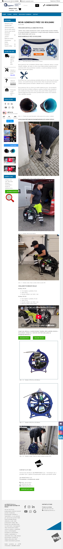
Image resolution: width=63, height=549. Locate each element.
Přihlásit (58, 1)
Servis (15, 14)
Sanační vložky (8, 46)
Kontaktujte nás (26, 489)
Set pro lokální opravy (10, 29)
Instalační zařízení (7, 35)
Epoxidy (7, 44)
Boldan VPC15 (24, 338)
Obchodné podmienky (25, 14)
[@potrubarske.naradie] (4, 113)
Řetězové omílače (9, 38)
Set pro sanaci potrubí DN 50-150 (10, 32)
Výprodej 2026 (8, 25)
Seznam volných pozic (14, 191)
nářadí (12, 516)
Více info (12, 75)
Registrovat (53, 1)
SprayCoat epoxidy (9, 27)
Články (9, 14)
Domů (4, 14)
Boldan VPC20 (39, 338)
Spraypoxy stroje (9, 23)
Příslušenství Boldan (8, 41)
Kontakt (35, 14)
